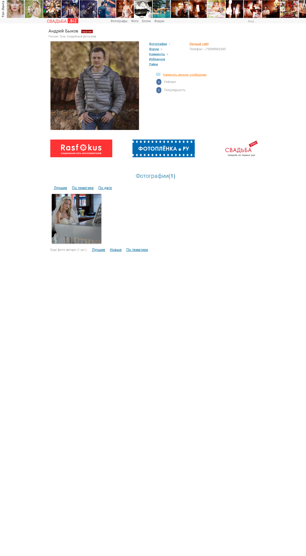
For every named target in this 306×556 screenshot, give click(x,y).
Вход (251, 21)
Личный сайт (199, 43)
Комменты (157, 54)
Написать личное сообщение (185, 74)
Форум (159, 20)
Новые (116, 249)
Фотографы (119, 20)
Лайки (153, 64)
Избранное (157, 59)
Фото (134, 20)
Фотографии (158, 43)
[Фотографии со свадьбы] (76, 242)
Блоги (146, 20)
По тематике (83, 187)
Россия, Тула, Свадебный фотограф (72, 36)
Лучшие (60, 187)
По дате (105, 187)
